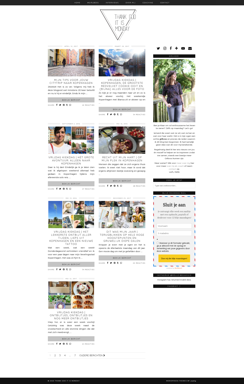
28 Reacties (139, 186)
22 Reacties (139, 263)
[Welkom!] (174, 90)
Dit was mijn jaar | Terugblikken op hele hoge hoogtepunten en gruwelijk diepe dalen (122, 236)
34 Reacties (139, 115)
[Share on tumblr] (67, 105)
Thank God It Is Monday (67, 381)
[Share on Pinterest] (64, 105)
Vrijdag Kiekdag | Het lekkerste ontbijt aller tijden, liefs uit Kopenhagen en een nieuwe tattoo (71, 237)
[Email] (190, 48)
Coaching (148, 3)
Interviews (112, 3)
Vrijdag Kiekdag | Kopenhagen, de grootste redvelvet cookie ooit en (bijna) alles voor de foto (122, 84)
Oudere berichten (91, 355)
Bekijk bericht (71, 100)
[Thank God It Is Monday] (122, 20)
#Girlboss (93, 3)
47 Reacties (88, 189)
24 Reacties (88, 344)
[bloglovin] (176, 48)
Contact (165, 3)
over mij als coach (175, 166)
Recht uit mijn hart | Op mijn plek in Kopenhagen (122, 159)
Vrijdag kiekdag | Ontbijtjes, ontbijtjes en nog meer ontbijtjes (71, 315)
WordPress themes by (181, 381)
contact (172, 169)
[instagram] (164, 48)
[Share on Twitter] (60, 105)
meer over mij (183, 163)
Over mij (131, 3)
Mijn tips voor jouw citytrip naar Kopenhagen (71, 81)
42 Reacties (88, 105)
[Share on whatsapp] (70, 105)
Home (77, 3)
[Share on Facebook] (56, 105)
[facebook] (171, 48)
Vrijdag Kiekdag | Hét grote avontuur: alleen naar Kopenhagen (71, 160)
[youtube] (183, 48)
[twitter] (158, 48)
